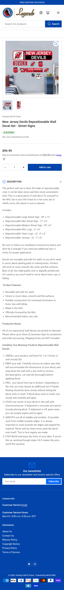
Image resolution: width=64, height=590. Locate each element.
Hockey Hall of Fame (11, 116)
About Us (7, 531)
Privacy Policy (9, 548)
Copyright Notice (11, 544)
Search (55, 24)
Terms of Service (11, 552)
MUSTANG (51, 575)
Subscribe (53, 481)
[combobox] (32, 24)
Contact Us (8, 535)
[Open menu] (58, 12)
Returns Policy (9, 539)
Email (24, 505)
